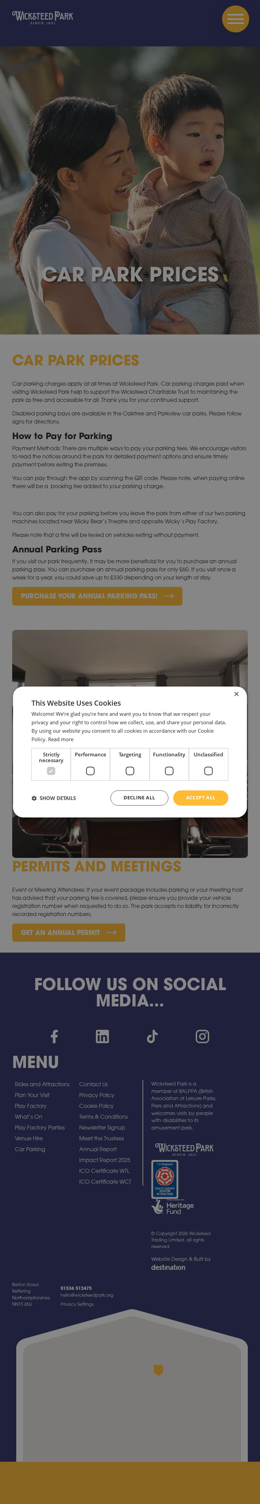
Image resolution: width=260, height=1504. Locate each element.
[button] (53, 798)
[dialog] (130, 751)
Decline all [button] (139, 798)
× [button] (236, 694)
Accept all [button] (201, 798)
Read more (60, 739)
